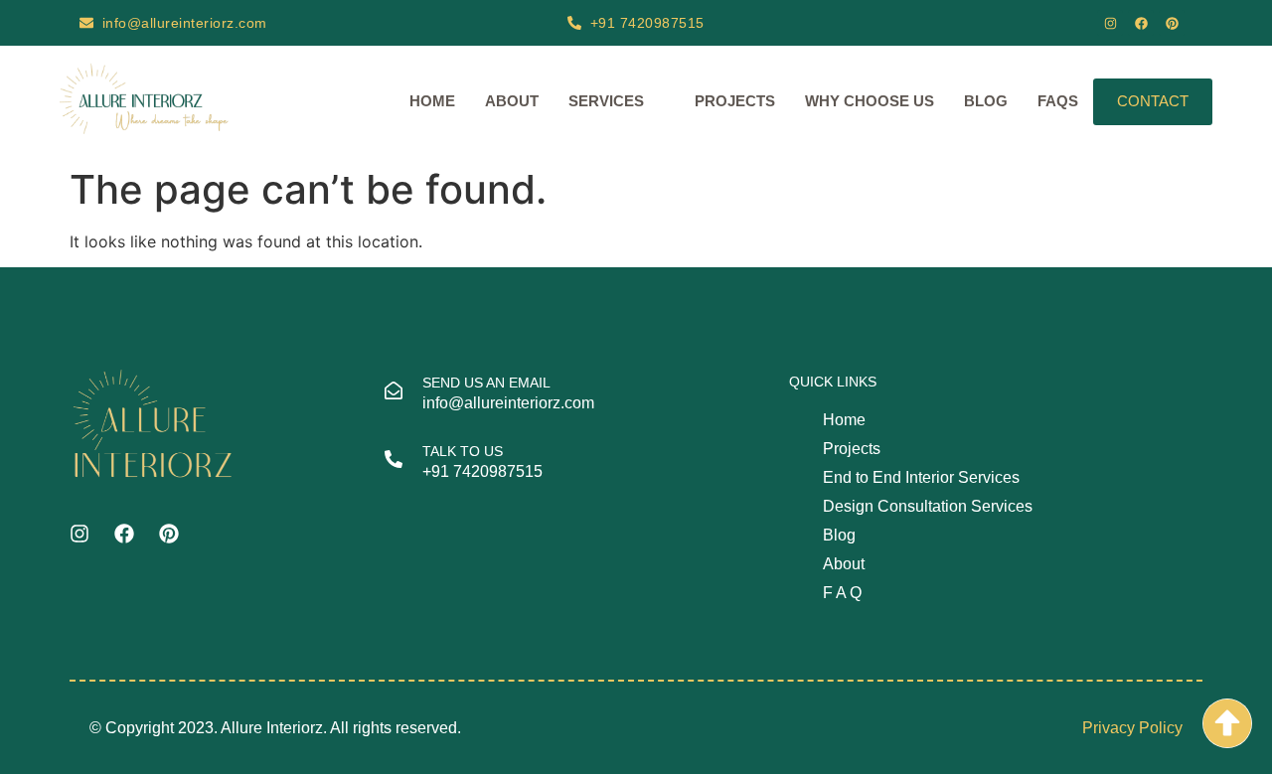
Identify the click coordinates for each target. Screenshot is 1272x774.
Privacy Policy (1132, 727)
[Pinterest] (1172, 23)
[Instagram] (1110, 23)
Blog (986, 100)
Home (432, 100)
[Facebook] (1141, 23)
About (512, 100)
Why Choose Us (869, 100)
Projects (735, 100)
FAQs (1057, 100)
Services (606, 100)
